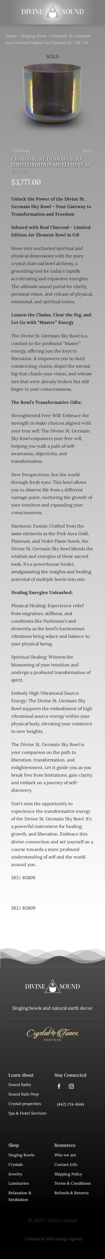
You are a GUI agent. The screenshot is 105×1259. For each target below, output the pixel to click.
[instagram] (71, 1086)
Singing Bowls (34, 35)
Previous (22, 150)
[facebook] (59, 1086)
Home (11, 35)
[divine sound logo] (53, 981)
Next (86, 150)
